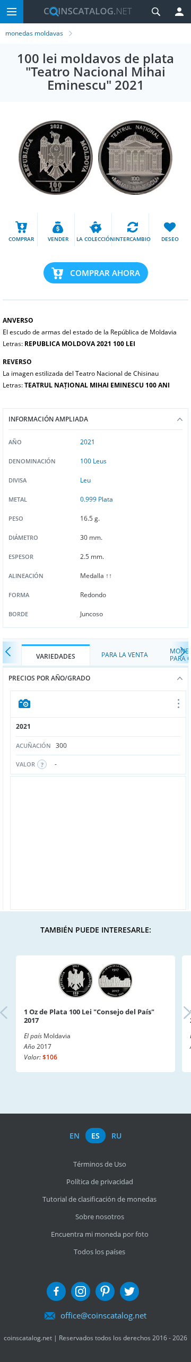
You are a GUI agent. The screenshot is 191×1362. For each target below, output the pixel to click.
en (75, 1136)
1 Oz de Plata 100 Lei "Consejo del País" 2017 (89, 1015)
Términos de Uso (99, 1164)
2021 (87, 441)
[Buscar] (156, 11)
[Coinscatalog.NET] (84, 11)
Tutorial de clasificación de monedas (99, 1199)
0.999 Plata (96, 499)
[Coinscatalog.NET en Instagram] (80, 1291)
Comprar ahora (105, 273)
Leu (85, 480)
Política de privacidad (99, 1181)
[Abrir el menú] (179, 704)
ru (116, 1136)
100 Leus (93, 461)
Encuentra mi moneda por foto (100, 1234)
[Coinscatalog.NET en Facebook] (56, 1291)
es (95, 1136)
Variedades (55, 656)
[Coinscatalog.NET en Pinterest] (105, 1291)
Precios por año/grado (49, 678)
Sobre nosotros (99, 1216)
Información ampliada (48, 419)
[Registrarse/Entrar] (179, 11)
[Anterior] (11, 652)
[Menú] (11, 11)
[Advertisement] (98, 843)
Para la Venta (124, 654)
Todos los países (99, 1251)
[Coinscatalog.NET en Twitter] (129, 1291)
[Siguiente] (180, 652)
